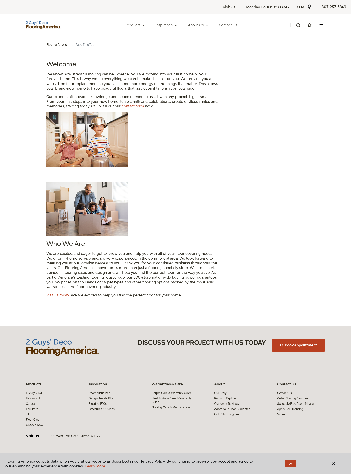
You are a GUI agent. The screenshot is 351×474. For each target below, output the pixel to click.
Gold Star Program (226, 414)
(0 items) (320, 25)
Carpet (30, 403)
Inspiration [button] (164, 25)
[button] (298, 25)
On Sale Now (34, 425)
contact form (133, 106)
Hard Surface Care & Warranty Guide (172, 400)
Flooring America (57, 44)
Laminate (32, 409)
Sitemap (282, 414)
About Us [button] (196, 25)
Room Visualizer (99, 393)
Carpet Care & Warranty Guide (172, 393)
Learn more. (95, 466)
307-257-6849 (334, 7)
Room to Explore (225, 398)
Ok (290, 463)
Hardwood (33, 398)
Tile (28, 414)
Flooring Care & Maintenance (170, 407)
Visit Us (229, 7)
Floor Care (33, 419)
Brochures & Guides (101, 409)
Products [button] (133, 25)
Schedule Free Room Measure (296, 403)
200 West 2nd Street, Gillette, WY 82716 (76, 436)
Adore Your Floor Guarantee (232, 409)
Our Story (220, 393)
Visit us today (57, 295)
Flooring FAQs (98, 403)
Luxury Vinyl (34, 393)
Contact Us (228, 25)
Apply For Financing (290, 409)
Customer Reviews (226, 403)
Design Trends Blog (101, 398)
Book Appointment (301, 345)
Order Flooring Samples (292, 398)
